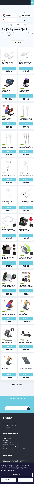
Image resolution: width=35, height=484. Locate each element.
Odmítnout (9, 480)
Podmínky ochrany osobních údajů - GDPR (14, 449)
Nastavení (17, 475)
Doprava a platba (8, 438)
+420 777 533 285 (11, 425)
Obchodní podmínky (8, 444)
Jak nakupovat (7, 442)
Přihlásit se (28, 408)
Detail (26, 235)
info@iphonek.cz (11, 423)
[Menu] (32, 2)
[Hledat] (16, 2)
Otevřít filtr (16, 42)
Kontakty (5, 440)
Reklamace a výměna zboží (10, 446)
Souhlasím (25, 480)
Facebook (9, 428)
